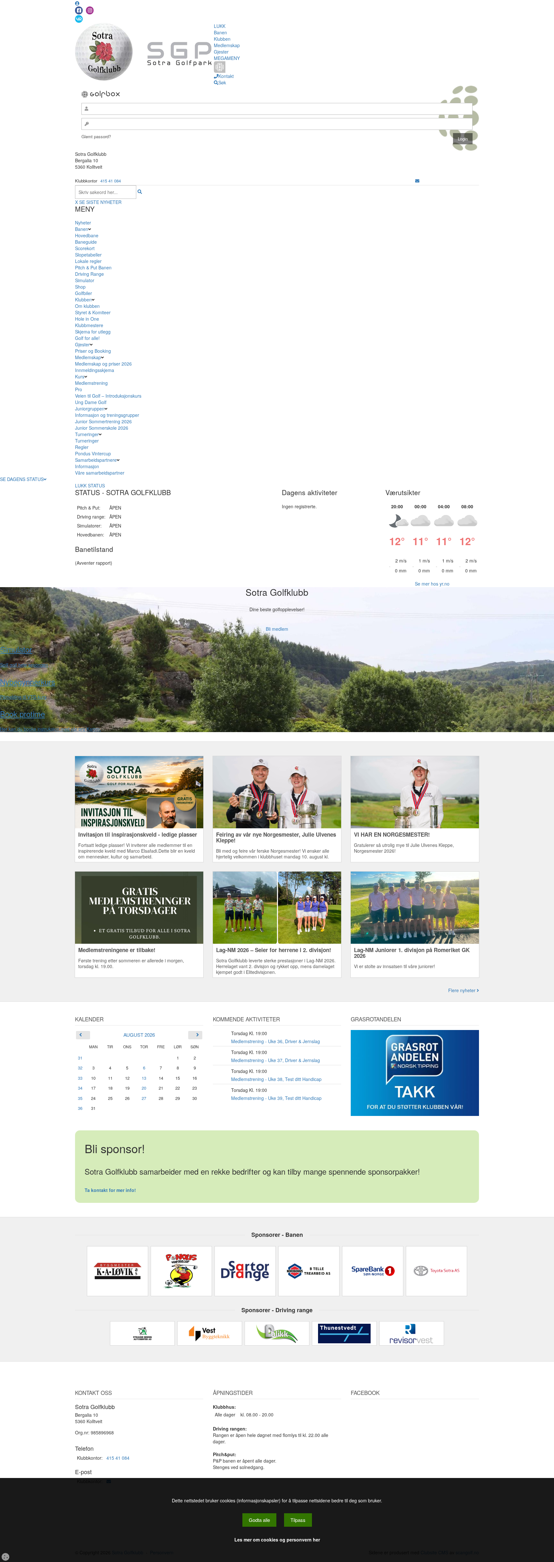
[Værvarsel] (79, 18)
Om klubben (87, 306)
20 (144, 1088)
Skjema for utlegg (93, 331)
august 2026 (139, 1034)
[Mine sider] (77, 3)
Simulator (84, 280)
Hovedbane (86, 235)
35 (80, 1098)
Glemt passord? (96, 136)
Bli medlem (277, 629)
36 (80, 1108)
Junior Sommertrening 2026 (103, 421)
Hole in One (87, 319)
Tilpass (298, 1519)
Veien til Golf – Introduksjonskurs (108, 396)
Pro (78, 389)
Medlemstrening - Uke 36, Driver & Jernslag (275, 1041)
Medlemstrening (91, 383)
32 (80, 1068)
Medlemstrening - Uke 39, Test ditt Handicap (276, 1098)
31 (80, 1058)
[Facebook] (79, 10)
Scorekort (85, 248)
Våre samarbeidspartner (99, 472)
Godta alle (259, 1519)
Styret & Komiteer (93, 312)
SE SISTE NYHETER (100, 202)
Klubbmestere (89, 325)
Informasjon (87, 466)
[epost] (417, 181)
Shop (80, 286)
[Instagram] (90, 10)
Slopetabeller (88, 254)
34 (80, 1088)
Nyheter (83, 222)
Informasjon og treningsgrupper (107, 415)
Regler (81, 447)
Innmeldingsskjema (94, 370)
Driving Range (89, 274)
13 (144, 1078)
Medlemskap (227, 45)
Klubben (222, 39)
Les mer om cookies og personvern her (277, 1539)
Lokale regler (88, 261)
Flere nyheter (462, 990)
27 (144, 1098)
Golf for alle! (87, 338)
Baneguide (86, 242)
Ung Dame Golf (90, 402)
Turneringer (87, 434)
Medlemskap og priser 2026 (103, 363)
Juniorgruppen (90, 408)
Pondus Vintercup (93, 453)
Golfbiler (83, 293)
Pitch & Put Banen (93, 267)
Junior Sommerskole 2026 (101, 428)
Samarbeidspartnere (96, 460)
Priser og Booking (93, 351)
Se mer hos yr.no (432, 583)
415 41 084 (110, 181)
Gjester (221, 51)
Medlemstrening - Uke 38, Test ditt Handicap (276, 1079)
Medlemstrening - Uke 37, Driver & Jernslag (275, 1060)
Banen (220, 32)
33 (80, 1078)
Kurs (79, 376)
